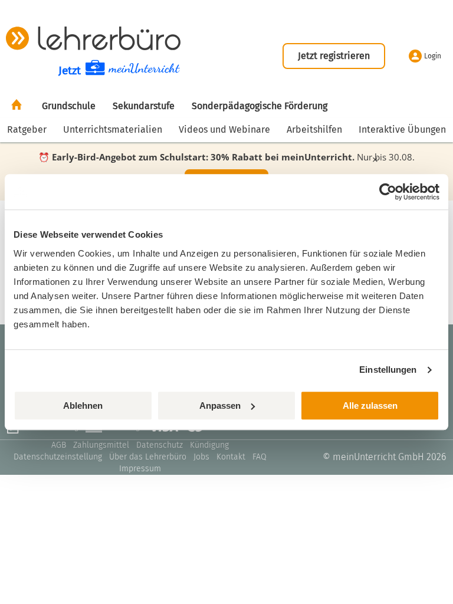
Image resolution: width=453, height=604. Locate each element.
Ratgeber (27, 129)
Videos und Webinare (224, 129)
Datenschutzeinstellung (58, 457)
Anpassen (220, 406)
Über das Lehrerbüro (147, 457)
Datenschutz (159, 445)
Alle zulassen (370, 406)
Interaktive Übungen (402, 129)
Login (432, 56)
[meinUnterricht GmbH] (93, 38)
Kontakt (230, 457)
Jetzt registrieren (334, 55)
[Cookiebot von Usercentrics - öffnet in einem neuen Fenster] (387, 192)
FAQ (259, 457)
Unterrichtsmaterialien (112, 129)
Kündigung (209, 445)
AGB (58, 445)
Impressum (140, 469)
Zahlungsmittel (101, 445)
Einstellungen (387, 370)
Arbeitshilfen (314, 129)
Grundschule (69, 105)
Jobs (201, 457)
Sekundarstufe (144, 105)
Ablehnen (83, 406)
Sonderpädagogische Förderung (259, 105)
